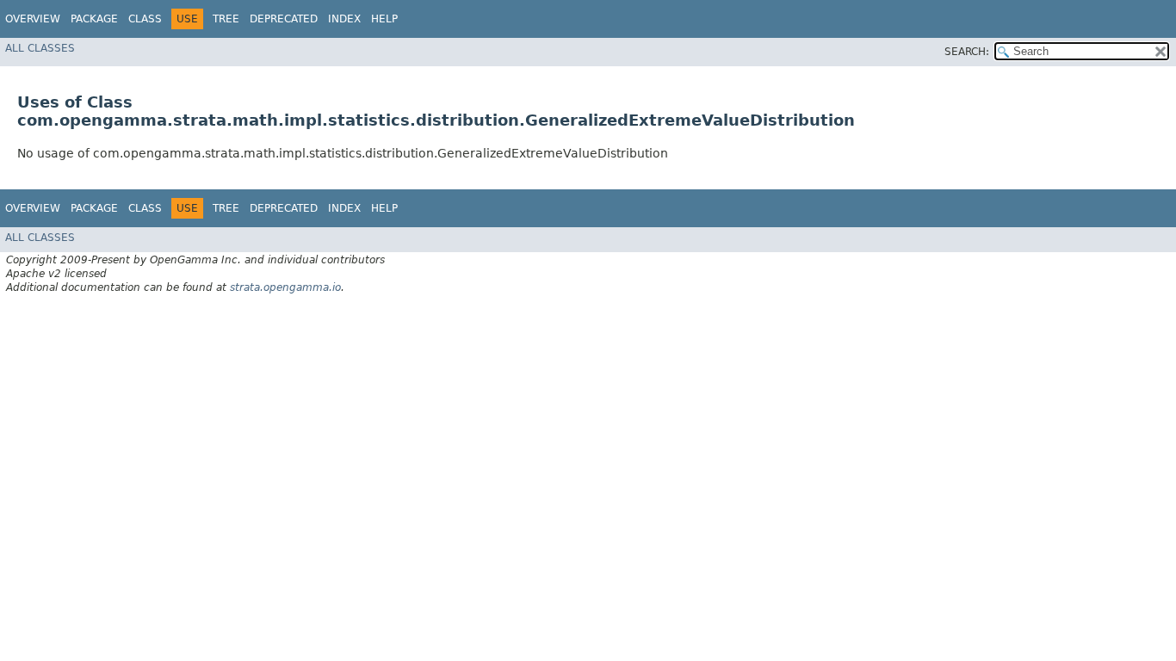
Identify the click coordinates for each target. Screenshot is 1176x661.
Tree (226, 19)
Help (384, 19)
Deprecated (284, 19)
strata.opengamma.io (285, 287)
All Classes (40, 48)
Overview (32, 19)
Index (344, 19)
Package (94, 19)
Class (145, 19)
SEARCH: (966, 52)
